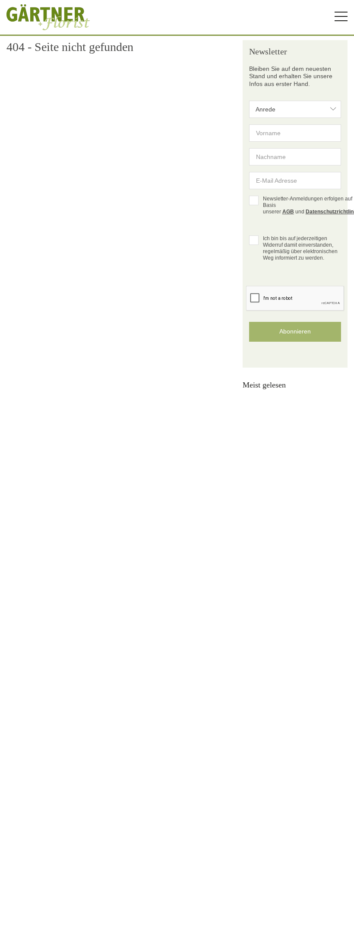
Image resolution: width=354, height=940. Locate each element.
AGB (288, 212)
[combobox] (295, 109)
